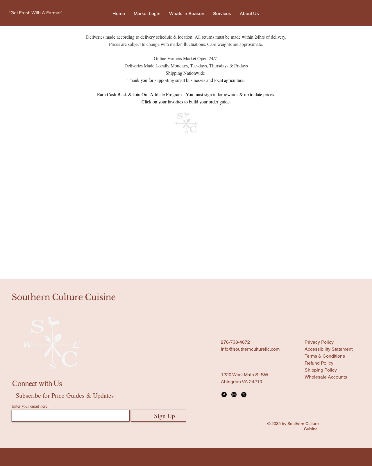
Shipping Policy (321, 370)
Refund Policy (319, 363)
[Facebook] (224, 394)
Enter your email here (29, 406)
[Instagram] (234, 394)
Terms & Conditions (325, 356)
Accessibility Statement (329, 349)
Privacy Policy (319, 342)
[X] (244, 394)
